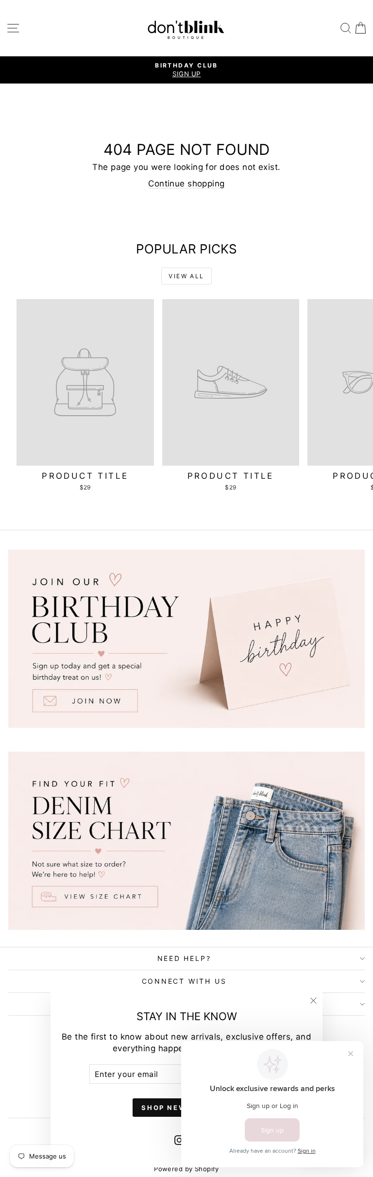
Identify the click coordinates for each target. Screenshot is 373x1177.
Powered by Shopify (186, 1169)
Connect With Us (184, 981)
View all (186, 276)
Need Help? (184, 958)
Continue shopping (186, 183)
